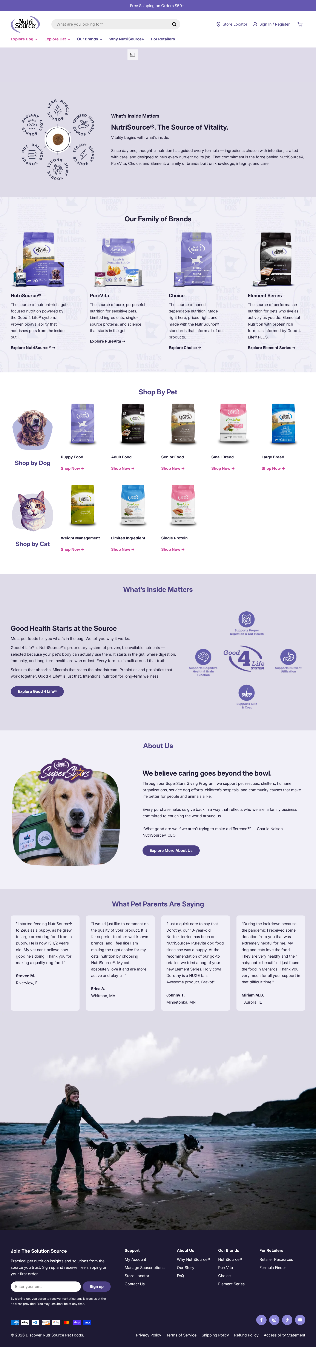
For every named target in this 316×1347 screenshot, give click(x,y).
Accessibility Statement (284, 1335)
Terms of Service (181, 1335)
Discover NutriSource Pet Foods (54, 1335)
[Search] (174, 24)
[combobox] (115, 24)
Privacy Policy (148, 1335)
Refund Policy (246, 1335)
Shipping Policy (215, 1335)
